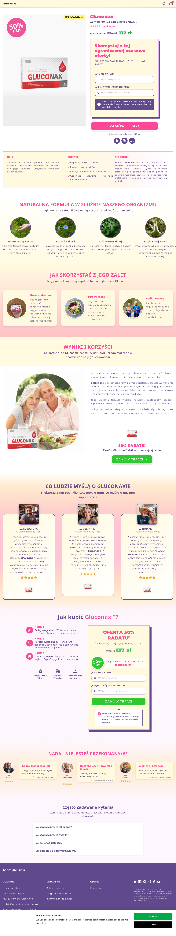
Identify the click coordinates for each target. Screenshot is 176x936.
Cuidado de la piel (13, 893)
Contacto (95, 888)
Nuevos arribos (11, 888)
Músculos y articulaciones (18, 898)
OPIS (10, 157)
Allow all (153, 916)
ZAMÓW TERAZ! (124, 126)
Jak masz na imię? (104, 74)
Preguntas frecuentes (59, 893)
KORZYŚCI (73, 157)
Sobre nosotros (55, 888)
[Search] (164, 3)
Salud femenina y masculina (19, 909)
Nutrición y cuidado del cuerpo (21, 904)
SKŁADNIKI (122, 157)
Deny (153, 924)
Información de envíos (59, 898)
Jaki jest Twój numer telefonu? (113, 87)
